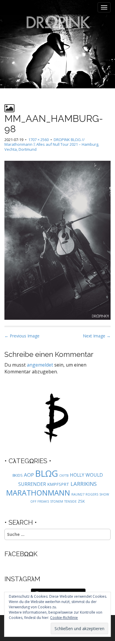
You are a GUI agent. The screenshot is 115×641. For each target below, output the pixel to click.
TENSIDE (70, 501)
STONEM (56, 501)
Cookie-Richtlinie (64, 617)
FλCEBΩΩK (20, 554)
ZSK (81, 501)
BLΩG (46, 473)
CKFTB (64, 475)
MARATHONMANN (38, 493)
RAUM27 (77, 494)
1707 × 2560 (38, 139)
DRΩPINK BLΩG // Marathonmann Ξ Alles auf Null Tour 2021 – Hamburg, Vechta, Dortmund (51, 144)
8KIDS (17, 475)
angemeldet (40, 365)
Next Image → (97, 336)
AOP (29, 474)
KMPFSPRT (58, 484)
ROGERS (92, 494)
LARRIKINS (83, 483)
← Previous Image (22, 336)
